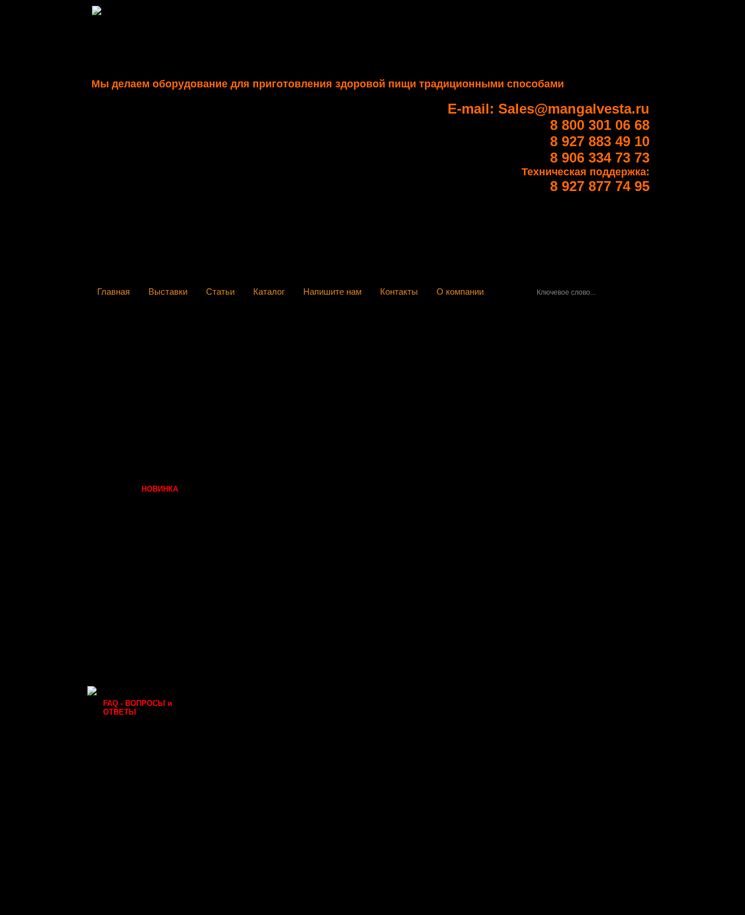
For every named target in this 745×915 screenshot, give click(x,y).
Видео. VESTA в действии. (153, 567)
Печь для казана (134, 473)
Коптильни (123, 520)
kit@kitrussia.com (259, 386)
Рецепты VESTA (133, 662)
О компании (460, 291)
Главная (113, 291)
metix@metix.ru (256, 470)
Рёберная (140, 489)
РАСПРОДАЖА (130, 677)
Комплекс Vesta (132, 328)
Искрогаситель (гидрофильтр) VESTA (144, 404)
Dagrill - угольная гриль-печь (148, 364)
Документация (130, 551)
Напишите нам (332, 291)
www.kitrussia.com (261, 395)
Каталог (269, 291)
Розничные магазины (143, 599)
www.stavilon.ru (255, 432)
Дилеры (118, 630)
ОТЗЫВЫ (121, 646)
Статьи (220, 291)
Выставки (167, 291)
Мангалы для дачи (138, 583)
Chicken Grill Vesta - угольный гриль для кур (149, 428)
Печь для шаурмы (137, 504)
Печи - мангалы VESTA (146, 344)
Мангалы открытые (139, 384)
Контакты (399, 291)
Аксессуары (125, 536)
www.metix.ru (251, 479)
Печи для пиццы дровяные (134, 453)
